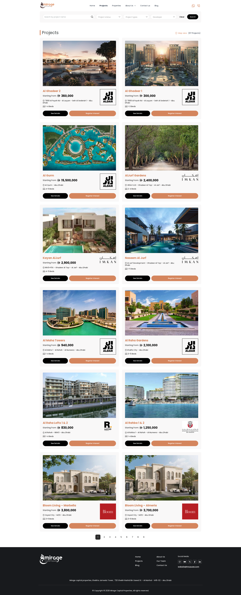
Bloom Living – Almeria (141, 505)
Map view (182, 33)
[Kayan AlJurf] (79, 231)
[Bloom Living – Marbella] (79, 479)
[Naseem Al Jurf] (161, 231)
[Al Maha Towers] (79, 314)
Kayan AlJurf (52, 258)
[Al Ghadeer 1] (161, 64)
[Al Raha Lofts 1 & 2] (79, 396)
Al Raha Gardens (136, 340)
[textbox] (109, 17)
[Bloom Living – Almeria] (161, 479)
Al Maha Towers (54, 340)
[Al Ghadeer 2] (79, 64)
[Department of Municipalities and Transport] (190, 427)
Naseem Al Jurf (135, 258)
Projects (104, 5)
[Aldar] (108, 97)
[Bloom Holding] (108, 512)
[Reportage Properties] (108, 426)
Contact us (145, 5)
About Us (129, 5)
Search (193, 17)
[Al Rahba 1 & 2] (161, 396)
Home (92, 5)
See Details (55, 113)
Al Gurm (48, 175)
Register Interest (92, 113)
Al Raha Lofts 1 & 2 (55, 423)
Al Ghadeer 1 (133, 91)
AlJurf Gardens (135, 175)
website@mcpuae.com (188, 566)
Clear (181, 17)
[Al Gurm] (79, 149)
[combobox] (109, 16)
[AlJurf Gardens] (161, 149)
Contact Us (162, 565)
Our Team (161, 561)
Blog (156, 5)
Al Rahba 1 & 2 (134, 423)
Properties (116, 5)
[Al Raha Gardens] (161, 314)
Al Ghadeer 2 (52, 91)
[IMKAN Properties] (190, 177)
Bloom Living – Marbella (59, 505)
